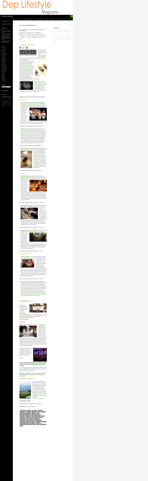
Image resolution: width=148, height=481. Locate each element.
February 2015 (4, 79)
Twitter (28, 406)
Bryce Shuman (39, 85)
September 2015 (4, 69)
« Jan (54, 42)
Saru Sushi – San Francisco (6, 30)
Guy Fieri (40, 417)
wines (21, 425)
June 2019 (3, 51)
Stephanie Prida (26, 292)
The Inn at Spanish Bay (31, 424)
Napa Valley (35, 29)
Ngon (34, 421)
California (40, 410)
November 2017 (4, 54)
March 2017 (3, 57)
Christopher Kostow (32, 103)
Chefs (20, 29)
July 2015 (3, 72)
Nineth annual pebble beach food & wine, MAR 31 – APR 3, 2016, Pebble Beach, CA (32, 36)
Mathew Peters (38, 420)
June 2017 (3, 55)
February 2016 (4, 65)
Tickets (21, 357)
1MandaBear (23, 375)
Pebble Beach (43, 421)
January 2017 (4, 58)
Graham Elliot (34, 417)
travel (38, 424)
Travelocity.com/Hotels (39, 398)
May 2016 (3, 62)
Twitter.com (33, 403)
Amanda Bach (22, 410)
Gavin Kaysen (39, 84)
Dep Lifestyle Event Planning (25, 414)
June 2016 (3, 61)
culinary (22, 413)
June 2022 (3, 50)
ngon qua (38, 421)
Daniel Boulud (39, 291)
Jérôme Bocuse (23, 294)
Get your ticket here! (27, 345)
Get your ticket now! (23, 319)
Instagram (39, 403)
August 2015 (4, 71)
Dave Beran (39, 87)
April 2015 (3, 76)
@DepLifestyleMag (38, 374)
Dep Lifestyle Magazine (7, 16)
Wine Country (43, 424)
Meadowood (30, 105)
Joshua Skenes (37, 89)
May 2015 (3, 75)
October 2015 (4, 68)
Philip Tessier (38, 292)
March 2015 (3, 78)
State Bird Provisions (38, 155)
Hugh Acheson (23, 418)
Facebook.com (27, 403)
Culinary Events (25, 29)
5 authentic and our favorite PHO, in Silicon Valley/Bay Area (6, 42)
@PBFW (24, 374)
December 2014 (4, 80)
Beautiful (28, 410)
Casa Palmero (24, 67)
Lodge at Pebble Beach (29, 66)
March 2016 (3, 64)
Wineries (23, 30)
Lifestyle (31, 29)
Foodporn (22, 417)
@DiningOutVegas (30, 374)
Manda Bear (32, 420)
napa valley (29, 421)
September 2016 (4, 60)
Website (21, 403)
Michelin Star (22, 421)
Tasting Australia (30, 134)
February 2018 (4, 53)
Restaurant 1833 (37, 163)
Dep (38, 413)
